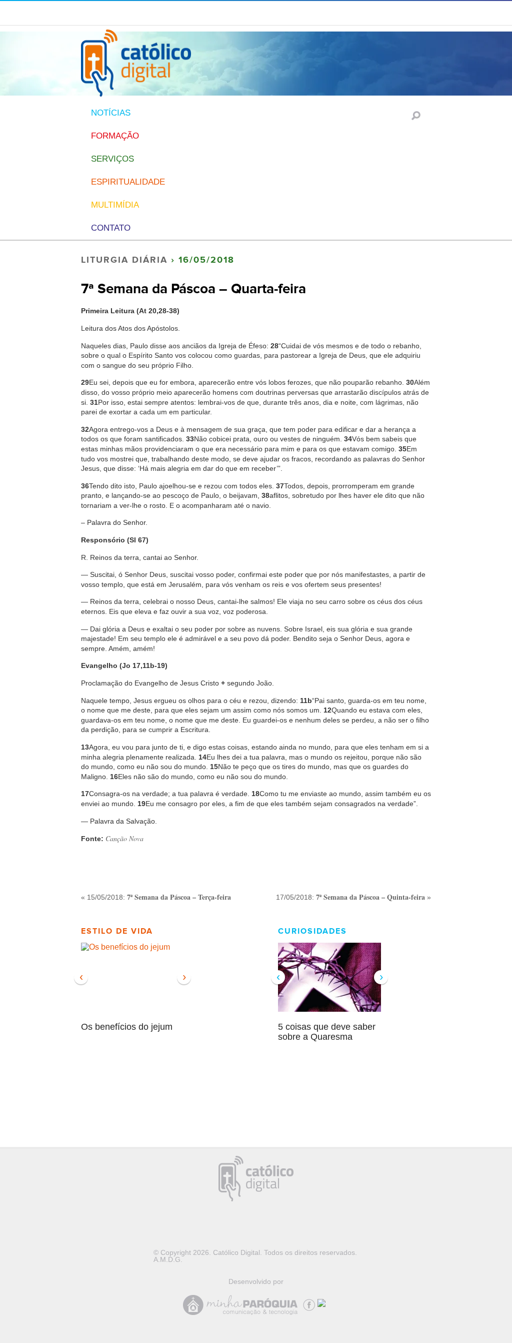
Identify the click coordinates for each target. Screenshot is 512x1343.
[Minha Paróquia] (243, 1315)
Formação (115, 136)
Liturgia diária (124, 260)
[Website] (324, 1301)
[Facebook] (310, 1303)
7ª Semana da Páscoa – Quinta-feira (370, 897)
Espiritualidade (128, 182)
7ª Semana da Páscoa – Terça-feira (179, 897)
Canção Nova (125, 838)
